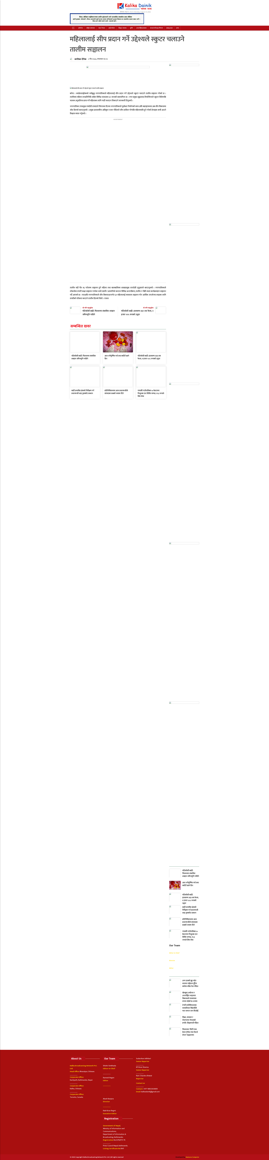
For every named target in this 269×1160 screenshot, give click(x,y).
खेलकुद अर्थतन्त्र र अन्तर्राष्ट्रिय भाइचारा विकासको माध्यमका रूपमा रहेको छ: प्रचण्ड (189, 997)
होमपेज (80, 28)
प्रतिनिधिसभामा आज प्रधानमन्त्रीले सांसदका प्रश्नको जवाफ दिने (116, 392)
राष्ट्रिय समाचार (90, 28)
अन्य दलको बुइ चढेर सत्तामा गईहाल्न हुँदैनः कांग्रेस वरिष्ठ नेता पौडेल (190, 983)
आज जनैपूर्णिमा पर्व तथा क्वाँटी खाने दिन (117, 357)
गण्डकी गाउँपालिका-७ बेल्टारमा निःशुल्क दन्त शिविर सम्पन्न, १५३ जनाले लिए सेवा (151, 393)
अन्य (177, 28)
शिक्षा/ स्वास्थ (122, 28)
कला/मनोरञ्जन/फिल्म (156, 28)
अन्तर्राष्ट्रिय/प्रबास (141, 28)
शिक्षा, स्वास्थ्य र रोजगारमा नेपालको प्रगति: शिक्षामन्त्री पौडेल (190, 1020)
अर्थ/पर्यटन (111, 28)
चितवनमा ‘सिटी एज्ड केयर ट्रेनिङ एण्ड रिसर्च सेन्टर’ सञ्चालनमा (190, 1032)
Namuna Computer (192, 1157)
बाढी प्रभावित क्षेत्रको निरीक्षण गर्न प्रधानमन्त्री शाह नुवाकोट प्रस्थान (82, 392)
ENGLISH (169, 28)
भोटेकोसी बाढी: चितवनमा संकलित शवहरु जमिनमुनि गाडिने (83, 357)
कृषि (131, 28)
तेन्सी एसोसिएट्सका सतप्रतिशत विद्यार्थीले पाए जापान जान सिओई (190, 1008)
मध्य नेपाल (101, 28)
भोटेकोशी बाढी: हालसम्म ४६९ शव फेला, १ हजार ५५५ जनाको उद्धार (149, 357)
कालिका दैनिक (80, 59)
